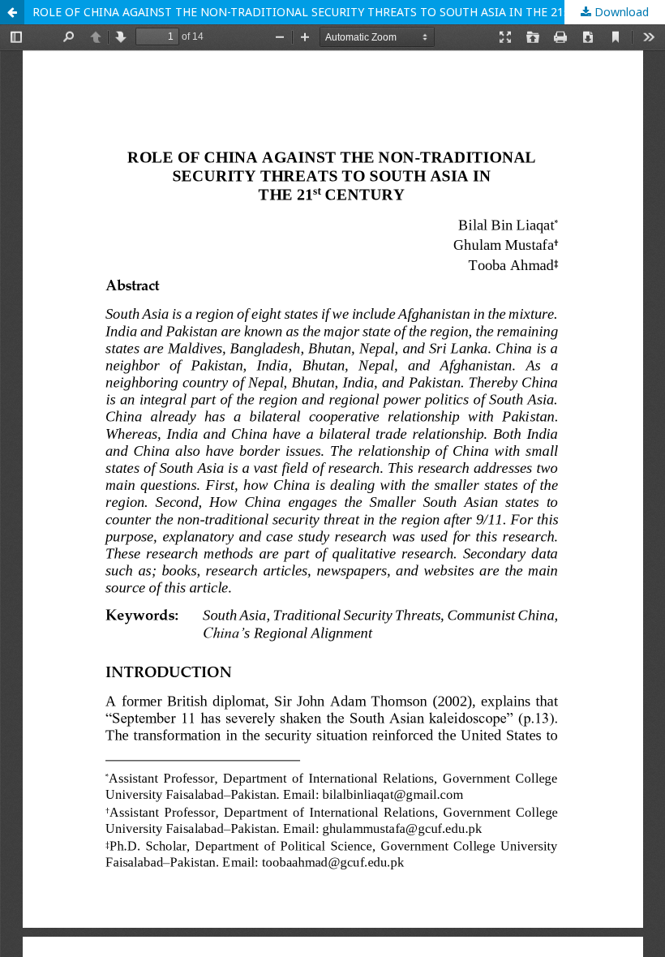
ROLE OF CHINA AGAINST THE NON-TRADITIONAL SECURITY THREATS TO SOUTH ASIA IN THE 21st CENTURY (330, 11)
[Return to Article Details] (12, 12)
